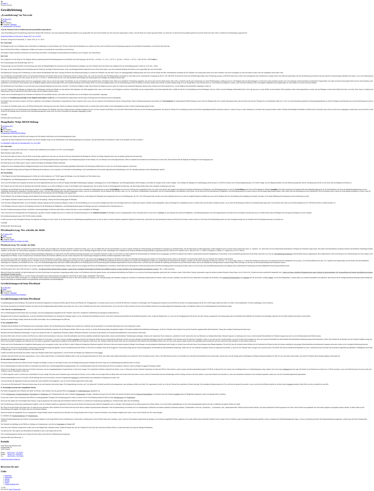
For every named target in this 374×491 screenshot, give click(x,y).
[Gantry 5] (4, 3)
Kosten (7, 482)
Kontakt (7, 481)
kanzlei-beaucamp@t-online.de (10, 459)
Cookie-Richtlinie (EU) (12, 484)
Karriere (7, 479)
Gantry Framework (14, 489)
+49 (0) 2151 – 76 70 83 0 (15, 456)
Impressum (8, 475)
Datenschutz (8, 477)
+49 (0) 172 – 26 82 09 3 (15, 454)
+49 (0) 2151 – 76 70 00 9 (15, 452)
